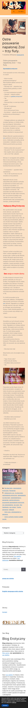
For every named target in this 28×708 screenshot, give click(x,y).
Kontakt (4, 612)
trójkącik (11, 509)
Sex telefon (17, 556)
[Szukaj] (23, 569)
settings (14, 702)
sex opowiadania (7, 505)
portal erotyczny (14, 500)
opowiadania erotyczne (9, 495)
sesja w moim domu (14, 274)
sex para (16, 505)
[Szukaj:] (11, 569)
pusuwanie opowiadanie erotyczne (13, 502)
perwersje (5, 500)
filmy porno (5, 653)
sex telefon (5, 655)
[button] (13, 11)
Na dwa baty (8, 488)
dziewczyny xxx (9, 493)
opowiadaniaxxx (16, 498)
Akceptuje (5, 705)
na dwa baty (19, 493)
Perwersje (12, 490)
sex (4, 138)
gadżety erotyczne (16, 96)
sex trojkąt (12, 507)
